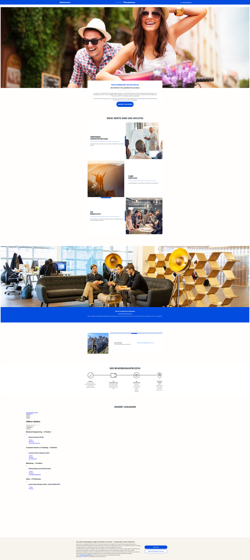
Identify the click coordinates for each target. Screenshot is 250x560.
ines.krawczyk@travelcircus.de (146, 343)
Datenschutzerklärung (86, 555)
